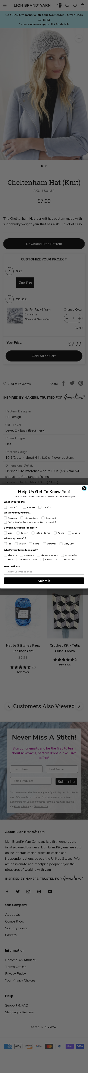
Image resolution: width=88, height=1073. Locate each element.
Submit (44, 580)
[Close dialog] (84, 488)
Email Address (12, 566)
